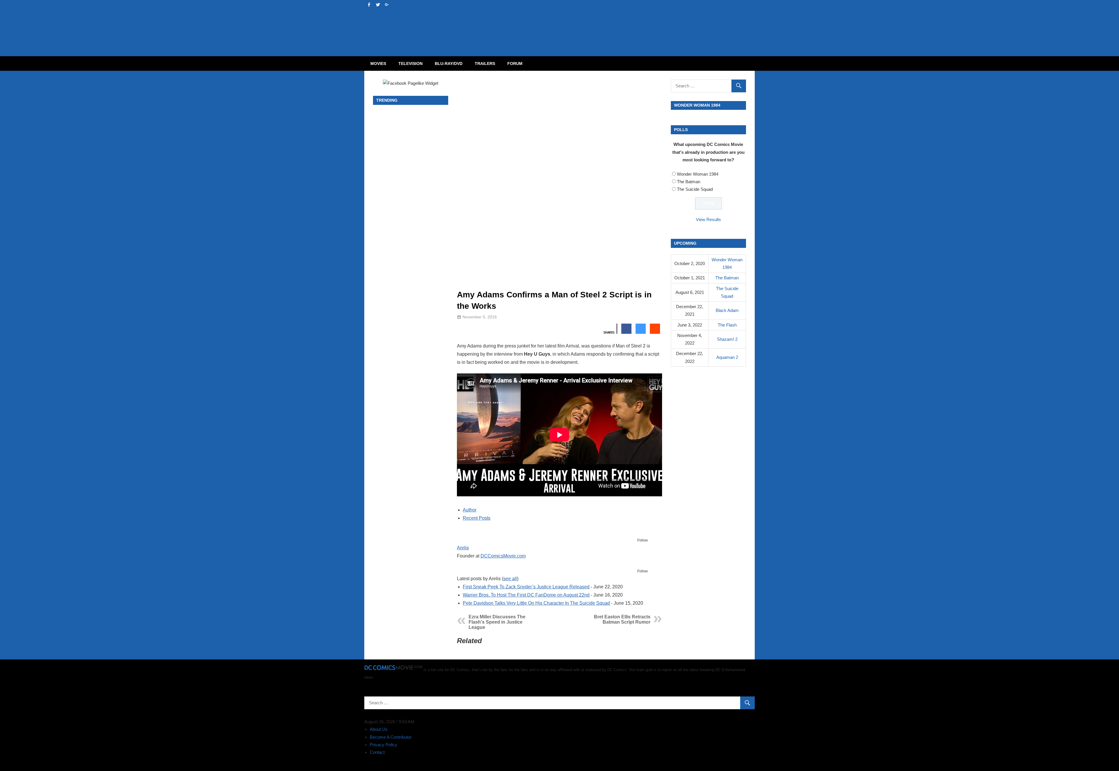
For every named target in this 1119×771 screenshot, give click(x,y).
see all (510, 578)
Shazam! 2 (727, 339)
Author (469, 509)
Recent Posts (476, 518)
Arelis (463, 547)
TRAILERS (485, 63)
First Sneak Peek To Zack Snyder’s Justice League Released (526, 586)
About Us (379, 729)
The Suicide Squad (695, 189)
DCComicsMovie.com (503, 555)
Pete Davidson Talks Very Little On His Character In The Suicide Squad (536, 603)
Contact (377, 752)
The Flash (727, 324)
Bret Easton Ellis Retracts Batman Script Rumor (622, 619)
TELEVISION (410, 63)
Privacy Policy (383, 744)
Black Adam (727, 310)
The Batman (688, 181)
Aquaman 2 (727, 357)
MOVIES (378, 63)
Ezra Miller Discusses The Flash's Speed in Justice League (497, 622)
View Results (708, 219)
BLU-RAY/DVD (448, 63)
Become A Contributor (390, 737)
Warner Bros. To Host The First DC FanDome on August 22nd (526, 594)
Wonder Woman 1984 (697, 174)
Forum (514, 63)
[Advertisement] (583, 22)
